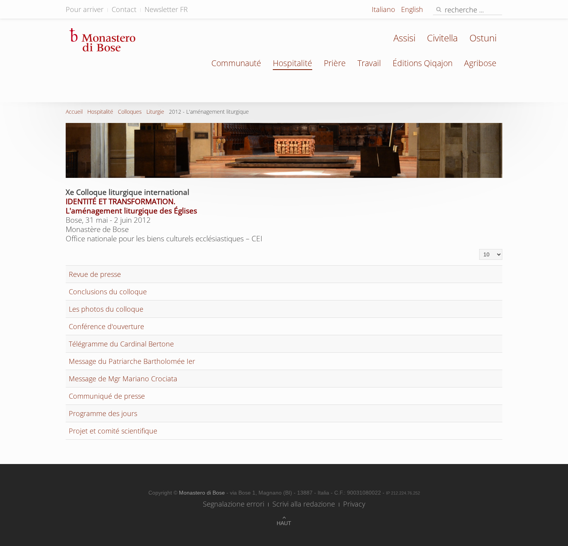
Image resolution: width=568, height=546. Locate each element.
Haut (284, 523)
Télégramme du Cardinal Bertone (121, 343)
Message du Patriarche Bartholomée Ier (132, 361)
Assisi (404, 37)
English (412, 9)
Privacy (354, 503)
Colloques (130, 111)
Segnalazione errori (233, 503)
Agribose (480, 63)
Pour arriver (85, 9)
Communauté (236, 63)
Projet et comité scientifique (113, 430)
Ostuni (483, 37)
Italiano (384, 9)
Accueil (74, 111)
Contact (124, 9)
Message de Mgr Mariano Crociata (123, 378)
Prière (335, 63)
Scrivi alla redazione (303, 503)
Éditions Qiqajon (422, 63)
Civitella (442, 37)
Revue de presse (95, 274)
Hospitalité (292, 63)
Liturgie (155, 111)
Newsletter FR (166, 9)
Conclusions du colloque (108, 291)
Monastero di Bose (202, 493)
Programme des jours (103, 413)
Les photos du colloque (106, 309)
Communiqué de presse (107, 396)
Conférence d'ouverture (106, 326)
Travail (369, 63)
